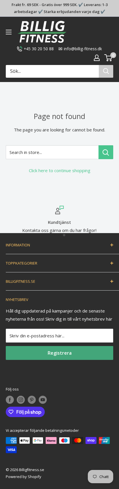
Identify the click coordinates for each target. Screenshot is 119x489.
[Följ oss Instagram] (21, 400)
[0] (108, 57)
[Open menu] (9, 32)
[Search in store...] (105, 152)
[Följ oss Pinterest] (32, 400)
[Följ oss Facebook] (10, 400)
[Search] (106, 71)
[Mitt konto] (97, 58)
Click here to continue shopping (59, 170)
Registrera (60, 353)
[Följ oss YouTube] (43, 400)
